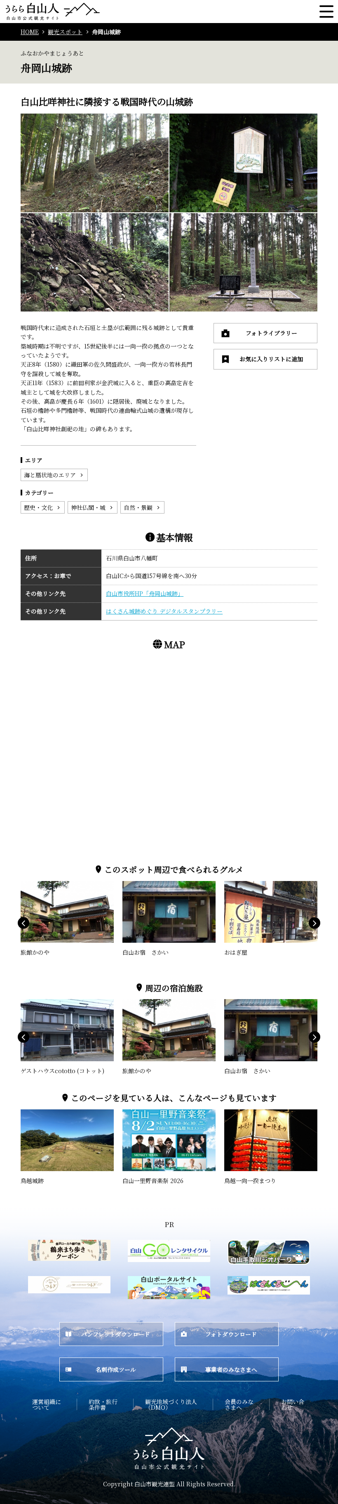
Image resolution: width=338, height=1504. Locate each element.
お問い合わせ (292, 1404)
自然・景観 (138, 507)
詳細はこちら (38, 884)
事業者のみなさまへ (231, 1369)
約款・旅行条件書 (103, 1404)
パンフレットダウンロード (115, 1334)
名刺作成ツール (116, 1369)
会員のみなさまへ (239, 1404)
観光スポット (65, 32)
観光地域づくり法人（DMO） (171, 1404)
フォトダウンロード (231, 1334)
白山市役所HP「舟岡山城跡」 (144, 593)
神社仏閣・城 (88, 507)
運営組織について (46, 1404)
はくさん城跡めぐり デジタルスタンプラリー (164, 611)
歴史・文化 (38, 507)
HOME (30, 32)
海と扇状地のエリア (50, 475)
